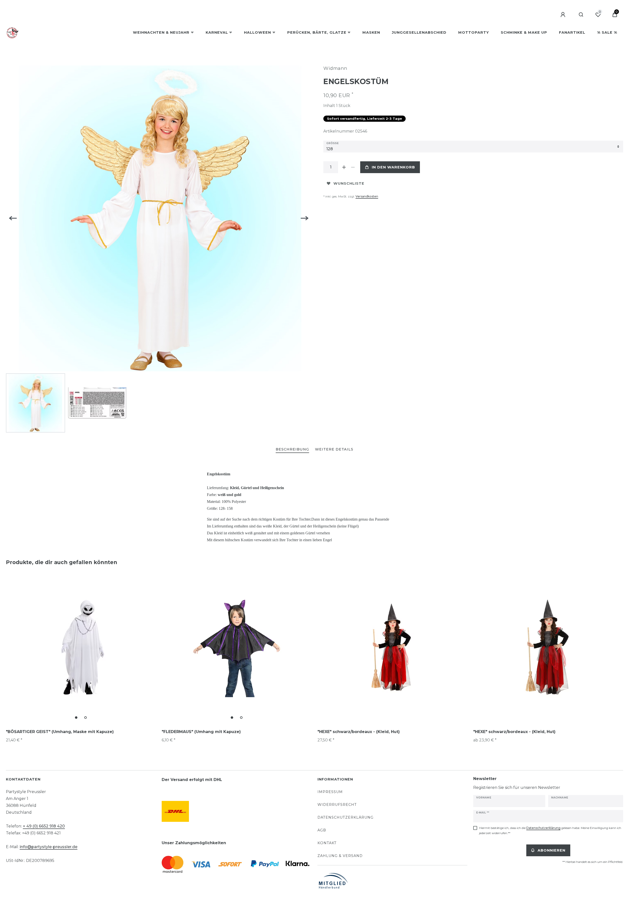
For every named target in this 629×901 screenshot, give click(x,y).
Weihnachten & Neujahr (161, 32)
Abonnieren (551, 850)
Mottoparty (473, 32)
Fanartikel (572, 32)
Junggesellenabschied (419, 32)
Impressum (330, 792)
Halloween (257, 32)
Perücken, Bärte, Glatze (316, 32)
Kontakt (327, 843)
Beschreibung (292, 449)
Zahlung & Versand (340, 856)
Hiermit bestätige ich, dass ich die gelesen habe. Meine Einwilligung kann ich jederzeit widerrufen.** (550, 830)
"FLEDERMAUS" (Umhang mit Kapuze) (201, 731)
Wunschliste (348, 183)
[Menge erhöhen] (344, 167)
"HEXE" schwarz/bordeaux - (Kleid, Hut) (358, 731)
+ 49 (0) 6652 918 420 (44, 826)
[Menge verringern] (352, 167)
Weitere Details (334, 449)
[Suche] (581, 15)
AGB (321, 830)
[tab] (292, 449)
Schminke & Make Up (524, 32)
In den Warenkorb (393, 167)
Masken (371, 32)
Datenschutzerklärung (345, 817)
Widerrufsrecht (337, 804)
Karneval (217, 32)
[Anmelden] (564, 14)
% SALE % (607, 32)
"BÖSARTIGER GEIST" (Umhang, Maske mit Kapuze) (60, 731)
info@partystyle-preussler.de (48, 846)
